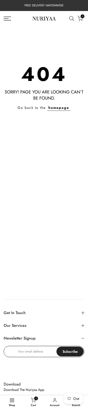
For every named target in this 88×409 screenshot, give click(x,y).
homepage (58, 107)
